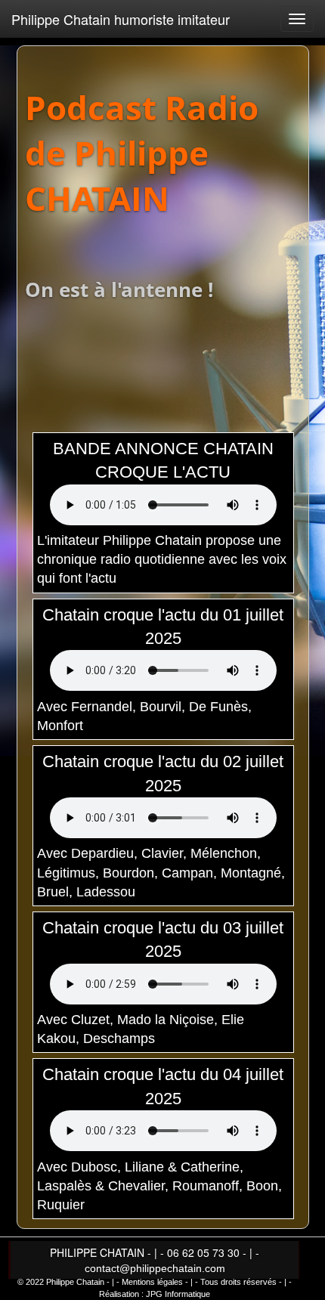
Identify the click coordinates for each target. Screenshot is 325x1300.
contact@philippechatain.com (155, 1268)
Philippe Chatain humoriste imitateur (120, 19)
